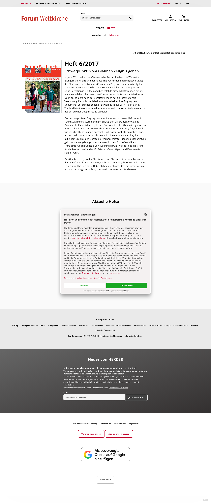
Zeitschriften (163, 3)
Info (188, 3)
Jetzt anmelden (136, 397)
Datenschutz (105, 424)
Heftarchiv (114, 35)
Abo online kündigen (133, 336)
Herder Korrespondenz (49, 325)
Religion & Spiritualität (48, 3)
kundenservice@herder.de (111, 336)
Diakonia (194, 325)
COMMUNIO (84, 325)
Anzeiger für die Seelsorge (160, 325)
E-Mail (65, 393)
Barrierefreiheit (120, 424)
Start (100, 28)
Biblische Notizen (180, 325)
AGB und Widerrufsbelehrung (85, 424)
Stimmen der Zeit (69, 325)
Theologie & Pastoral (76, 3)
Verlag (178, 3)
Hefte (111, 28)
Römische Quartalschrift (105, 330)
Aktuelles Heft (99, 35)
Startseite (26, 43)
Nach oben (105, 479)
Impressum (134, 424)
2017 (51, 43)
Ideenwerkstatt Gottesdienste (118, 325)
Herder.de (26, 3)
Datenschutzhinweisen (118, 387)
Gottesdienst (97, 325)
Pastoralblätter (140, 325)
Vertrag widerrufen (91, 434)
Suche (82, 13)
